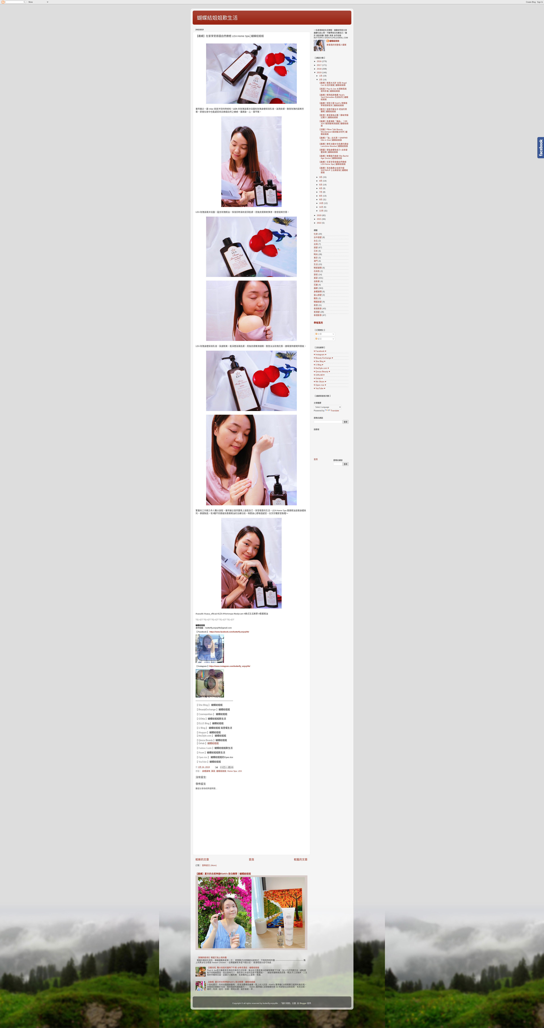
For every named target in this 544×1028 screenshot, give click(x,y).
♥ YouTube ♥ (319, 388)
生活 (316, 264)
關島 (316, 298)
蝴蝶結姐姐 (200, 625)
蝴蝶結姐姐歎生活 (217, 18)
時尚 (316, 254)
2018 (319, 69)
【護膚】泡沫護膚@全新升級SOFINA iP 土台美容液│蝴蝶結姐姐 (333, 170)
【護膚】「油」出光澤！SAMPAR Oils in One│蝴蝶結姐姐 (333, 139)
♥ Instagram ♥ (320, 355)
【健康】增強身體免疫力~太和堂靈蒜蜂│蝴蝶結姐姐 (333, 151)
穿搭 (316, 275)
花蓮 (316, 285)
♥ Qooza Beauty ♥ (322, 372)
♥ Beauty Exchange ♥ (323, 358)
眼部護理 (318, 268)
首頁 (251, 859)
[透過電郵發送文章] (216, 767)
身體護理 (206, 771)
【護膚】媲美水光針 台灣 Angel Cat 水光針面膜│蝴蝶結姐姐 (333, 84)
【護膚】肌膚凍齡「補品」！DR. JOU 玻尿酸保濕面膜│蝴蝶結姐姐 (333, 123)
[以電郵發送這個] (221, 767)
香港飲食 (318, 315)
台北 (316, 241)
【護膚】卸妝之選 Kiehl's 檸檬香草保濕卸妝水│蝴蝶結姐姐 (333, 104)
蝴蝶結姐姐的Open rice (222, 757)
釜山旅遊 (318, 295)
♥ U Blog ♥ (318, 365)
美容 (213, 771)
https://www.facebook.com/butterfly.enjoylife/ (229, 632)
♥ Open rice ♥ (320, 385)
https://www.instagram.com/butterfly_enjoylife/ (229, 666)
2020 (319, 215)
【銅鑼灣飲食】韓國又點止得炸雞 (212, 958)
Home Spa (232, 771)
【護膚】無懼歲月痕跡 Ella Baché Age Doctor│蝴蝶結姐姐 (333, 157)
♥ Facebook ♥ (320, 351)
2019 (319, 72)
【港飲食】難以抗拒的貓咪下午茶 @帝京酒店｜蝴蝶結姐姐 (233, 968)
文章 (319, 334)
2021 (319, 219)
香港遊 (317, 312)
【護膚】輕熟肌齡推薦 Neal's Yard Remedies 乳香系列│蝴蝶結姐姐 (333, 97)
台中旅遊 (318, 237)
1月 (321, 76)
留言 (319, 339)
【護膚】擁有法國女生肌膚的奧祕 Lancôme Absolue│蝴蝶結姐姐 (333, 145)
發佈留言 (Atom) (209, 865)
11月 (321, 207)
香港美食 (318, 309)
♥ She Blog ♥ (319, 361)
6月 (321, 188)
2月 (321, 80)
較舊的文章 (300, 859)
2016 (319, 61)
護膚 (316, 288)
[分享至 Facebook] (229, 767)
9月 (321, 199)
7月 (321, 192)
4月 (321, 181)
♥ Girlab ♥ (318, 378)
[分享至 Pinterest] (232, 767)
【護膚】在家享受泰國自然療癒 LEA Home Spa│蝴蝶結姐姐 (332, 163)
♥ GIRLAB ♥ (319, 375)
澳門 (316, 261)
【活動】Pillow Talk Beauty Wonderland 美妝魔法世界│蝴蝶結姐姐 (333, 131)
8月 (321, 196)
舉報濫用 (318, 323)
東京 (316, 258)
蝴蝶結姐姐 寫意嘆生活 (220, 728)
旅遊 (316, 247)
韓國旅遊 (318, 302)
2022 (319, 223)
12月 (321, 211)
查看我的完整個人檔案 (336, 45)
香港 (316, 305)
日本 (316, 251)
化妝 (316, 234)
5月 (321, 185)
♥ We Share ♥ (320, 382)
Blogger (303, 1003)
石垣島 (317, 271)
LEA (240, 771)
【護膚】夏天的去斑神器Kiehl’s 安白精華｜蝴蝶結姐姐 (223, 874)
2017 (319, 65)
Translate (335, 411)
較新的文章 (202, 859)
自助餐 (317, 281)
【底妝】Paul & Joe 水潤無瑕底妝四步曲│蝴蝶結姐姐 (333, 90)
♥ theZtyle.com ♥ (321, 368)
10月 (321, 203)
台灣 (316, 244)
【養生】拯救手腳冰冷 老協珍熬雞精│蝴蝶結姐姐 (333, 110)
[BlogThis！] (224, 767)
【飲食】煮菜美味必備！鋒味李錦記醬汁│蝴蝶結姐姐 (333, 116)
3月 (321, 177)
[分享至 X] (226, 767)
